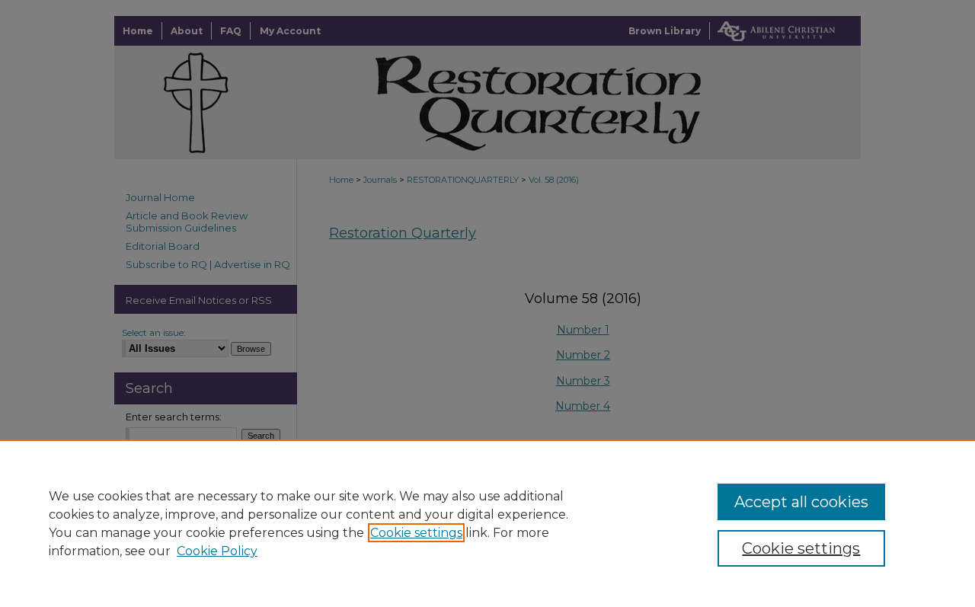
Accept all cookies (801, 502)
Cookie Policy (217, 551)
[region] (487, 523)
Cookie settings (416, 533)
